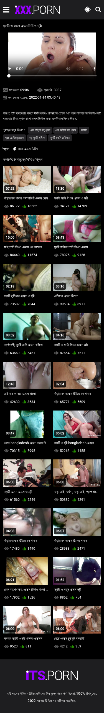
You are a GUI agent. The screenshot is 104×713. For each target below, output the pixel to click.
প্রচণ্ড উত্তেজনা (14, 138)
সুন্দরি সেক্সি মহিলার (60, 138)
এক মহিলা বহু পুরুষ (40, 130)
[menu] (6, 9)
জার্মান (84, 130)
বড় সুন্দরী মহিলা (37, 138)
